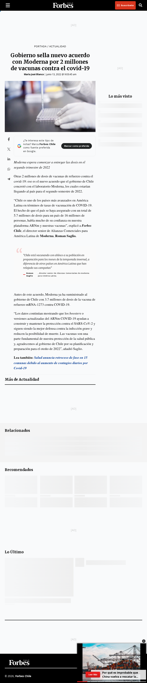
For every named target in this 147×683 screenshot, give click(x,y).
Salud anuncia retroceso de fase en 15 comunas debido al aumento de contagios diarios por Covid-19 (51, 362)
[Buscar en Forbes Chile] (140, 5)
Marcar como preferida (76, 146)
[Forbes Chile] (63, 5)
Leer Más (92, 674)
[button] (143, 641)
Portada (40, 46)
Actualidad (57, 46)
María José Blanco (34, 74)
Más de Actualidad (22, 379)
